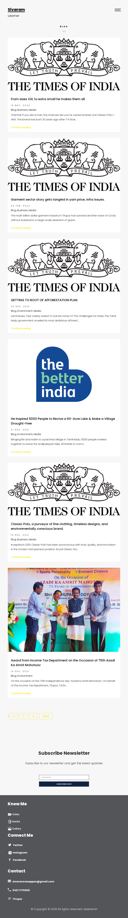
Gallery (16, 828)
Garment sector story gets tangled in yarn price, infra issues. (58, 199)
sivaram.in (90, 909)
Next (46, 716)
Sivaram (16, 9)
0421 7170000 (21, 890)
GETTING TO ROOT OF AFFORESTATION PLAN (44, 300)
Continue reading (21, 127)
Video (16, 814)
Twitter (18, 845)
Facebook (19, 860)
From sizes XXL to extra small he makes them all (48, 99)
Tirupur (17, 899)
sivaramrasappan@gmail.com (33, 881)
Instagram (19, 852)
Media (16, 821)
